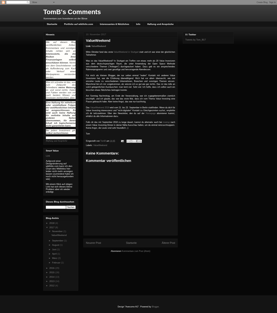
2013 (52, 281)
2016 (52, 268)
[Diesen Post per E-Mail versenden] (128, 141)
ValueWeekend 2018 (99, 107)
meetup (166, 122)
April (54, 253)
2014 (52, 277)
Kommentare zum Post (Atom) (136, 251)
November (57, 231)
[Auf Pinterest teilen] (140, 141)
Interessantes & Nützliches (114, 24)
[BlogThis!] (131, 141)
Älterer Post (168, 243)
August (56, 245)
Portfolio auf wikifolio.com (78, 24)
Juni (54, 249)
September (58, 240)
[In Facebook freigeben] (137, 141)
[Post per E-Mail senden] (122, 141)
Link (48, 155)
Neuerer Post (93, 243)
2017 (52, 227)
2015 (52, 272)
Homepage (151, 113)
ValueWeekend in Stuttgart (126, 52)
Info (138, 24)
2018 (52, 223)
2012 (52, 285)
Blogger (155, 306)
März (55, 258)
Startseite (52, 24)
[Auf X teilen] (134, 141)
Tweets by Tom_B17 (195, 39)
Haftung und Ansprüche (160, 24)
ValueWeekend (99, 46)
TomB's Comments (72, 11)
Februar (56, 262)
